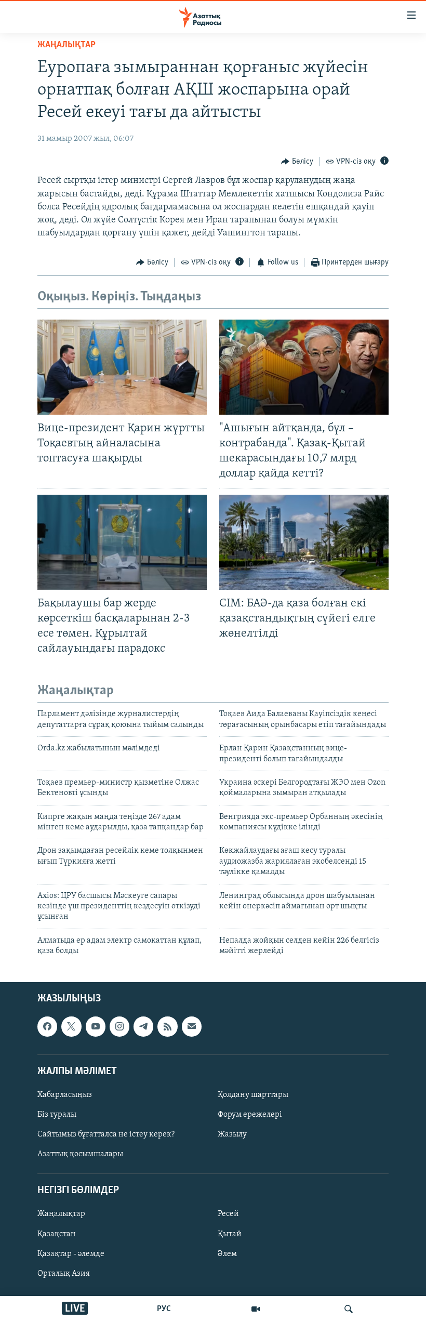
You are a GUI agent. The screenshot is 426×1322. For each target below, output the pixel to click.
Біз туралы (56, 1115)
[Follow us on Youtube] (95, 1026)
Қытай (230, 1234)
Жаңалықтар (61, 1214)
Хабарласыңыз (64, 1095)
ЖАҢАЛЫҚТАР (66, 45)
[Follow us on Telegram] (143, 1026)
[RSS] (167, 1026)
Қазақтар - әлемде (70, 1253)
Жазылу (232, 1134)
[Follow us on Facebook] (47, 1026)
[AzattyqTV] (255, 1309)
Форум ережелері (250, 1115)
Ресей (228, 1214)
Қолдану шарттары (253, 1095)
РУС (164, 1309)
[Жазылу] (192, 1026)
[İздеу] (348, 1309)
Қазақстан (56, 1234)
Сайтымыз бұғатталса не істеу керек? (106, 1134)
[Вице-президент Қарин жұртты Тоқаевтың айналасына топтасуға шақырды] (122, 367)
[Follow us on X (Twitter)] (71, 1026)
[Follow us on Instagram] (119, 1026)
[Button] (297, 161)
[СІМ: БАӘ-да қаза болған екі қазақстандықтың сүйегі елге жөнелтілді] (304, 542)
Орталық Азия (63, 1273)
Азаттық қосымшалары (80, 1154)
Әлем (227, 1253)
